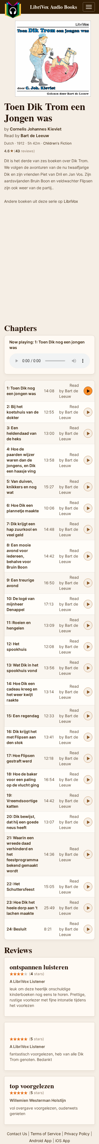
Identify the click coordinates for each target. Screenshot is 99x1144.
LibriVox (71, 201)
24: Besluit (16, 929)
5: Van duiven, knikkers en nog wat (22, 487)
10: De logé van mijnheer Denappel (21, 604)
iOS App (62, 1140)
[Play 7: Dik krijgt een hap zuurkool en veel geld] (88, 529)
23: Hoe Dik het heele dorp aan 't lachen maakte (22, 908)
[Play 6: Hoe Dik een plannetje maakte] (88, 508)
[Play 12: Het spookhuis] (88, 646)
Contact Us (17, 1133)
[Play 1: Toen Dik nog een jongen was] (88, 390)
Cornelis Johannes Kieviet (36, 129)
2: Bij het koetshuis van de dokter (22, 412)
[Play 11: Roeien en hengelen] (88, 625)
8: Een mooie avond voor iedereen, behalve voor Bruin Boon (19, 556)
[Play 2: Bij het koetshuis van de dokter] (88, 412)
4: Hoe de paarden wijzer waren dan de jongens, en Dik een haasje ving (21, 460)
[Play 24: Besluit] (88, 929)
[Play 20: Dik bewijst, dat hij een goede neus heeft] (88, 822)
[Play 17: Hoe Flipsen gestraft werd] (88, 758)
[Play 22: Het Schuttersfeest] (88, 886)
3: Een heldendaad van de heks (22, 433)
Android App (40, 1140)
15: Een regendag (23, 715)
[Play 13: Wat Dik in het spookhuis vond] (88, 667)
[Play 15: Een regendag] (88, 715)
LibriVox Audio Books (53, 6)
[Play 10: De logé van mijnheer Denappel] (88, 604)
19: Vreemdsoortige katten (22, 801)
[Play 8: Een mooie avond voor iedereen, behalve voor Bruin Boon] (88, 556)
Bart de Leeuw (35, 135)
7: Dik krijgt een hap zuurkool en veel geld (22, 529)
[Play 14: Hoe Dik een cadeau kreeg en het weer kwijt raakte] (88, 691)
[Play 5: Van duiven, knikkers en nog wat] (88, 486)
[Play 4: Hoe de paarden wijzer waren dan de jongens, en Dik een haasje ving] (88, 460)
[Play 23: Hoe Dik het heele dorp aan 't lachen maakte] (88, 907)
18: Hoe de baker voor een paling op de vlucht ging (23, 779)
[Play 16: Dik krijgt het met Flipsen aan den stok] (88, 737)
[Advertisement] (49, 265)
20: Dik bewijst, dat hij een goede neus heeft (22, 822)
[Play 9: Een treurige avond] (88, 582)
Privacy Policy (77, 1133)
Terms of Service (46, 1133)
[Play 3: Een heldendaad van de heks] (88, 433)
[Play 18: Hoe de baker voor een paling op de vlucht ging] (88, 779)
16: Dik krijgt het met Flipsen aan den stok (22, 737)
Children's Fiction (57, 143)
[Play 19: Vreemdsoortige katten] (88, 800)
